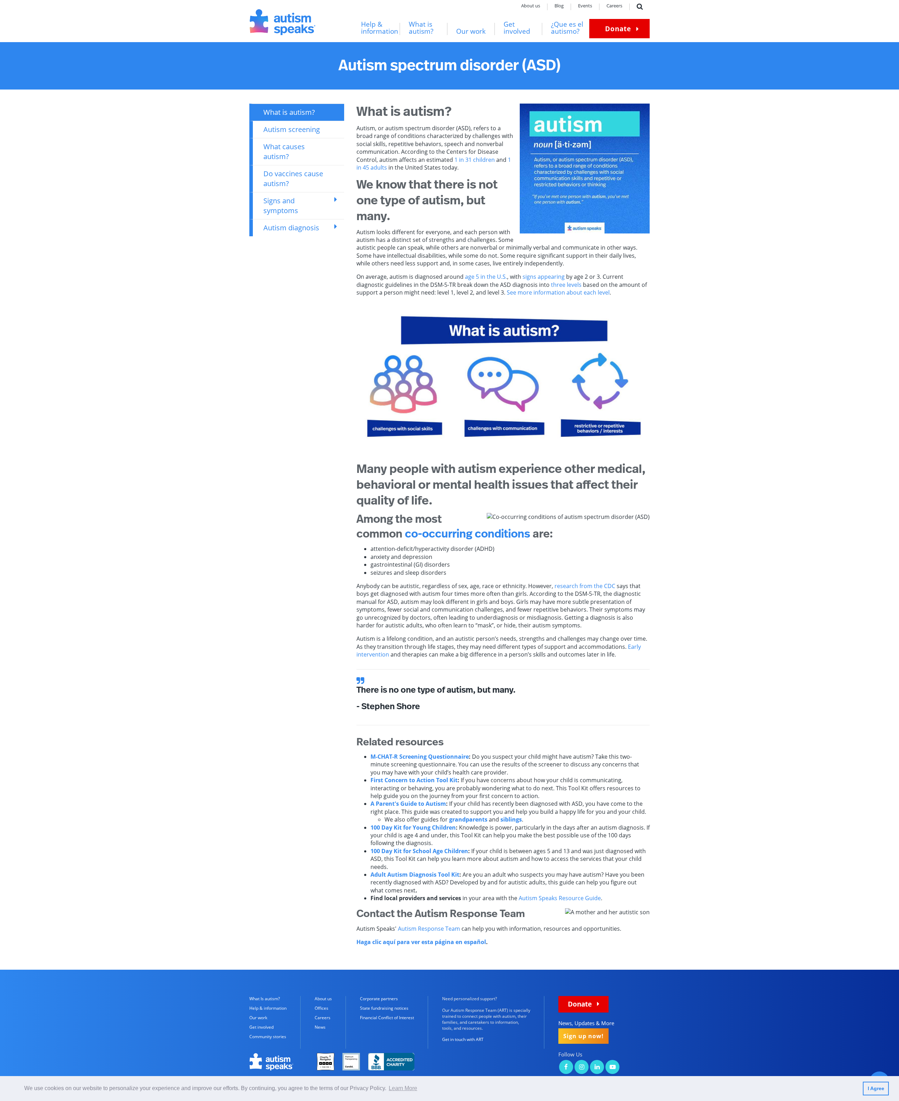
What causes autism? (284, 151)
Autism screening (291, 129)
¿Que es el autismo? (567, 28)
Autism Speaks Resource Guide (560, 898)
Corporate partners (379, 999)
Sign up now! (583, 1036)
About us (530, 6)
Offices (321, 1008)
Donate (618, 28)
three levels (566, 285)
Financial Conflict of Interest (387, 1018)
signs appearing (544, 277)
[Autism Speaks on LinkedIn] (597, 1067)
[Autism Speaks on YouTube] (612, 1067)
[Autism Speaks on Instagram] (582, 1067)
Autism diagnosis (291, 227)
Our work (471, 31)
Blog (559, 6)
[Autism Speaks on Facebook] (566, 1067)
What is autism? (421, 28)
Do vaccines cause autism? (293, 178)
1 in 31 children (474, 160)
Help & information (379, 28)
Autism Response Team (429, 928)
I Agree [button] (876, 1088)
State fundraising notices (384, 1008)
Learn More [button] (403, 1088)
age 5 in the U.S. (486, 277)
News (320, 1027)
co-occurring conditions (467, 534)
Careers (614, 6)
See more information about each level (558, 292)
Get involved (517, 28)
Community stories (267, 1037)
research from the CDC (585, 586)
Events (585, 6)
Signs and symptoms (280, 205)
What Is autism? (264, 999)
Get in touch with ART (463, 1039)
